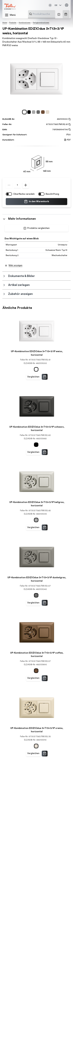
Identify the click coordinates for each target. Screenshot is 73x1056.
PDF (69, 140)
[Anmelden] (67, 5)
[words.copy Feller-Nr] (69, 124)
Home (4, 22)
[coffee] (43, 112)
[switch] (9, 194)
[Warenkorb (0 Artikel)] (65, 14)
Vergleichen (33, 377)
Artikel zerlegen (19, 285)
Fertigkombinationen (41, 22)
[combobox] (50, 14)
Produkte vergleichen (38, 228)
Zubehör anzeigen (20, 293)
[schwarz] (29, 112)
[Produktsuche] (30, 13)
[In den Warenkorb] (45, 377)
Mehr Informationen (22, 218)
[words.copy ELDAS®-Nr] (69, 119)
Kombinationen (25, 22)
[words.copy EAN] (69, 129)
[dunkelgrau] (38, 112)
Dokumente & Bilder (21, 276)
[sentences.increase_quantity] (25, 185)
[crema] (48, 112)
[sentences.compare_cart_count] (58, 14)
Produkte (12, 22)
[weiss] (25, 112)
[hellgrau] (34, 112)
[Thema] (50, 5)
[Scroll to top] (64, 1047)
